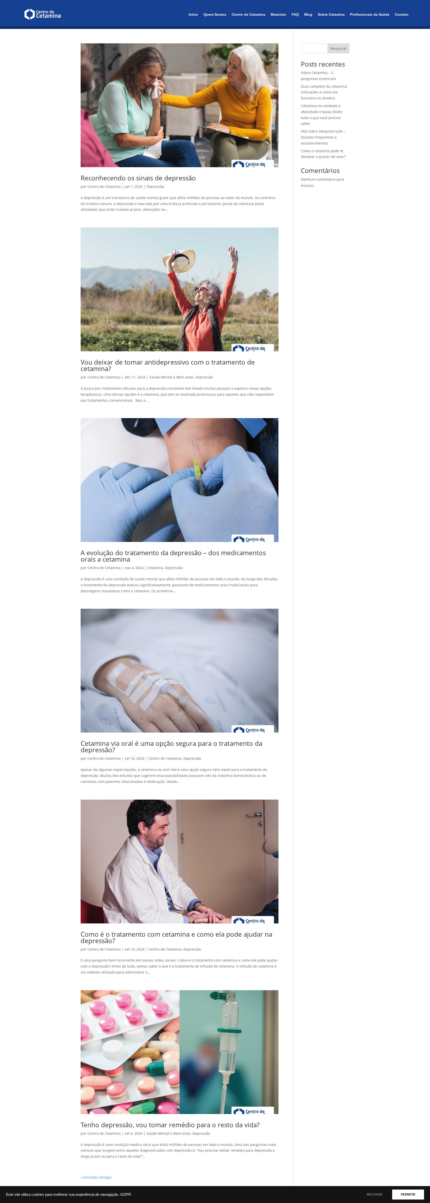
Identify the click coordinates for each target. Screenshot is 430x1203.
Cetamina (155, 567)
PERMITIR (408, 1194)
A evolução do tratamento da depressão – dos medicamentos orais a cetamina (173, 556)
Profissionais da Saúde (369, 14)
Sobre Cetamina (331, 14)
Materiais (278, 14)
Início (193, 14)
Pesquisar (338, 48)
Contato (402, 14)
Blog (308, 14)
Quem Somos (215, 14)
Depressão (155, 186)
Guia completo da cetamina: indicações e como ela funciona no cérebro (324, 92)
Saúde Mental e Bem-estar (171, 377)
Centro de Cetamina (248, 14)
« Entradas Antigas (96, 1177)
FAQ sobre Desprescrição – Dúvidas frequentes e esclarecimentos (323, 137)
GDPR (125, 1195)
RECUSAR (374, 1194)
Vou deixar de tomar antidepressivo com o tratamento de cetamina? (168, 365)
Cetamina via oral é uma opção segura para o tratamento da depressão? (171, 746)
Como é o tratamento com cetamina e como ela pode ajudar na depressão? (176, 937)
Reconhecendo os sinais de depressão (138, 177)
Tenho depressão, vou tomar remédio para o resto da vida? (170, 1124)
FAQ (295, 14)
